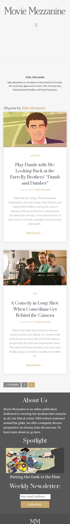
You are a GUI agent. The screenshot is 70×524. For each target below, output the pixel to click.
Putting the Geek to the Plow (35, 477)
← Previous (12, 384)
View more (35, 129)
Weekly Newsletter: (35, 486)
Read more (35, 233)
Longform (35, 155)
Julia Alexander (34, 108)
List (35, 293)
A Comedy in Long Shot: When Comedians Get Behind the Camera (35, 309)
